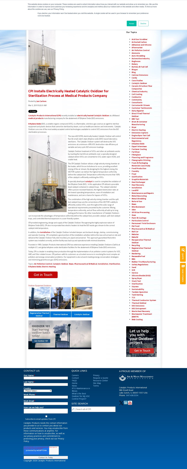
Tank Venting (137, 294)
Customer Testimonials (142, 108)
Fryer (134, 173)
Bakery (135, 64)
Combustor (136, 97)
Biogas (135, 69)
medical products (36, 118)
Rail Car (135, 231)
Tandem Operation (140, 292)
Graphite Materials (140, 179)
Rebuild (135, 237)
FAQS (74, 380)
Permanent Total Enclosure (143, 223)
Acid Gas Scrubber (139, 39)
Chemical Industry (139, 91)
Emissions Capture (140, 132)
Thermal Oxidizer (60, 314)
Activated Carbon (139, 42)
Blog (134, 72)
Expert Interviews (139, 146)
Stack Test (136, 281)
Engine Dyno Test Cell (141, 135)
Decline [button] (143, 23)
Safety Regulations (140, 264)
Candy (134, 77)
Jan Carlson (41, 101)
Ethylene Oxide (34, 123)
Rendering (136, 253)
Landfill (135, 190)
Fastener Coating (139, 149)
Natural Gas (137, 201)
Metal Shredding (139, 198)
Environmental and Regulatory (140, 139)
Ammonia (136, 53)
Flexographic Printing (141, 160)
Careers (75, 375)
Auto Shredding (138, 55)
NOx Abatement (138, 206)
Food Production (139, 168)
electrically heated (85, 115)
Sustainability (138, 289)
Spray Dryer (137, 278)
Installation (103, 263)
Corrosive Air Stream (141, 105)
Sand (134, 267)
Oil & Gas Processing (140, 212)
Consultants (137, 102)
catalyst (88, 181)
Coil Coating (137, 94)
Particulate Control (140, 220)
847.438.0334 (132, 395)
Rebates (135, 234)
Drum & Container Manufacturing (139, 123)
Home (74, 383)
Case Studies (137, 80)
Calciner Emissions (140, 75)
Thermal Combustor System (144, 300)
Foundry (135, 171)
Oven (134, 215)
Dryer (134, 127)
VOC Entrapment (139, 308)
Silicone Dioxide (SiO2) (141, 275)
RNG (133, 259)
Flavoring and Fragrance (142, 157)
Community (137, 99)
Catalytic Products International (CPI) (44, 115)
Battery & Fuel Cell (140, 66)
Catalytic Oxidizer (101, 115)
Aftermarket (137, 47)
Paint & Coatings (139, 217)
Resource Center (100, 380)
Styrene (135, 286)
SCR (133, 270)
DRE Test (135, 119)
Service (135, 272)
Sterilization (114, 263)
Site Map (97, 383)
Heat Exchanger (138, 182)
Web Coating (137, 319)
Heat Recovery (138, 184)
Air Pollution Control (43, 263)
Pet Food (135, 226)
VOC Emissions (138, 305)
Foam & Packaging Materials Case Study (141, 164)
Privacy (96, 375)
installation (45, 232)
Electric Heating (49, 266)
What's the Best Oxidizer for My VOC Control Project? (81, 396)
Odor (134, 209)
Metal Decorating (139, 195)
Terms (96, 385)
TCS (133, 297)
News (71, 263)
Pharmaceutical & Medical (85, 263)
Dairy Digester (138, 110)
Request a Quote (100, 378)
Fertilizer (136, 152)
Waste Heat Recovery (141, 311)
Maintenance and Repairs (143, 193)
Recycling (136, 245)
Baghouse (136, 61)
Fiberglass (136, 154)
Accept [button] (131, 23)
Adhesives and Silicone (141, 44)
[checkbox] (46, 417)
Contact (75, 378)
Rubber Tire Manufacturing (144, 261)
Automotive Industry (141, 58)
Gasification (137, 176)
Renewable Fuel (138, 256)
